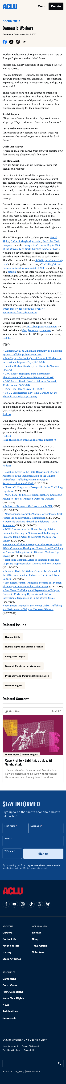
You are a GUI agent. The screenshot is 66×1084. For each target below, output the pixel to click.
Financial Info (11, 945)
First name (9, 826)
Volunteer (38, 952)
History (7, 952)
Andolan (36, 241)
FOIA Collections (13, 991)
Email (7, 838)
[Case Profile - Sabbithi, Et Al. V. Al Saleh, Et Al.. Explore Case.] (33, 745)
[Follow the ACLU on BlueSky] (47, 904)
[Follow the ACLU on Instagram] (22, 904)
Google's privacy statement (36, 330)
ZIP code (8, 851)
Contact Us (9, 939)
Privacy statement (30, 1046)
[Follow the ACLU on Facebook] (6, 904)
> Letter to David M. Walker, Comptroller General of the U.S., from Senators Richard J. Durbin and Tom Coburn (31, 575)
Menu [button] (41, 6)
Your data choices (11, 1050)
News (6, 1004)
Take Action (39, 945)
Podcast (7, 414)
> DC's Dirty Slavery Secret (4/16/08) (23, 388)
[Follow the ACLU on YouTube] (14, 904)
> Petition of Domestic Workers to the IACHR (28, 506)
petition (12, 271)
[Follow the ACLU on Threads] (39, 904)
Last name (35, 826)
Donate (56, 6)
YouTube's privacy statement (41, 326)
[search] (59, 1063)
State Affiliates (12, 958)
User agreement (10, 1046)
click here (8, 337)
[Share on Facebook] (5, 43)
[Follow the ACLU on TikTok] (31, 904)
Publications (10, 1011)
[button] (18, 42)
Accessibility (29, 1050)
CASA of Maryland (21, 241)
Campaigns (9, 978)
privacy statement (38, 868)
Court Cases (10, 985)
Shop (35, 939)
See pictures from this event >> (20, 312)
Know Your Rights (13, 998)
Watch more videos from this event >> (24, 308)
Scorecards (9, 1017)
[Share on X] (11, 43)
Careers (7, 932)
